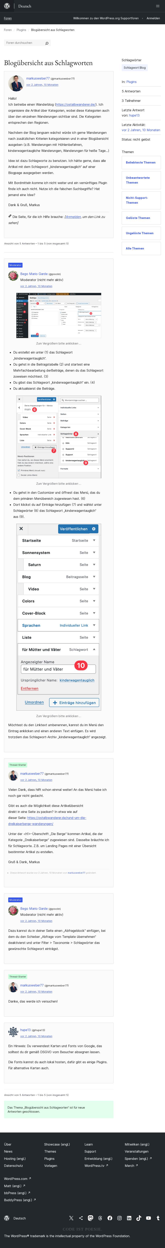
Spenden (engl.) (138, 1159)
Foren (8, 18)
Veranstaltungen (136, 1151)
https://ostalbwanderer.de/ (76, 104)
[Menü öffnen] (158, 6)
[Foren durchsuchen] (47, 43)
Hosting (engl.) (15, 1159)
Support (90, 1151)
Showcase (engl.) (57, 1144)
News (8, 1151)
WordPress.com (17, 1179)
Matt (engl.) (15, 1186)
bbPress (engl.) (17, 1193)
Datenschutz (13, 1166)
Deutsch (19, 1218)
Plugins (21, 30)
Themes (50, 1151)
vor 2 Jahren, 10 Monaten (42, 84)
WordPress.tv (96, 1166)
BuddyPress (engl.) (20, 1200)
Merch (131, 1166)
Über (7, 1144)
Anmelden (73, 217)
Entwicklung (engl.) (98, 1159)
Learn (89, 1144)
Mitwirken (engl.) (137, 1144)
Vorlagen (50, 1166)
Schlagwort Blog (135, 67)
